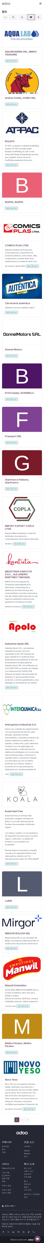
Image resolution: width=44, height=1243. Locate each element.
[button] (40, 3)
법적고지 (27, 1194)
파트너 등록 (6, 1193)
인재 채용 (27, 1177)
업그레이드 (6, 1175)
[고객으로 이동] (22, 34)
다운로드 (27, 1146)
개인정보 (36, 1194)
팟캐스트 (27, 1184)
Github (27, 1151)
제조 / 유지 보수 (11, 61)
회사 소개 (27, 1168)
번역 (25, 1156)
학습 (3, 1181)
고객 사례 (27, 1190)
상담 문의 (27, 1174)
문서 (3, 1149)
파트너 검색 (6, 1190)
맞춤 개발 (5, 1178)
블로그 (26, 1187)
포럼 (3, 1152)
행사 (25, 1181)
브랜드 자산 (28, 1171)
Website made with (18, 1240)
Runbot (27, 1153)
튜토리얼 (5, 1146)
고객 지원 (5, 1172)
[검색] (13, 17)
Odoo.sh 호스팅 (8, 1168)
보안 (25, 1197)
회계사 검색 (6, 1185)
